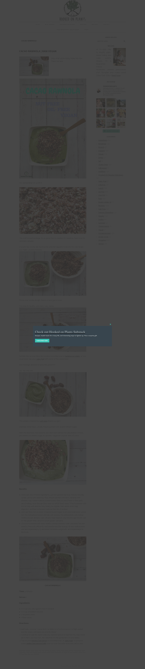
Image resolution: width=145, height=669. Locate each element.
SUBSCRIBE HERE (42, 341)
